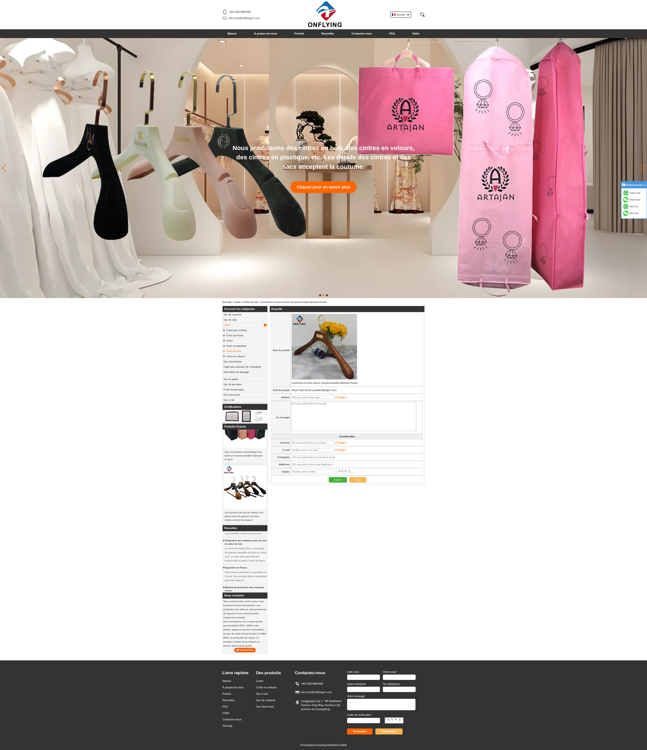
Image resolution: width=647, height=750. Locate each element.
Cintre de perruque (233, 389)
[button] (320, 295)
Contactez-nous (361, 33)
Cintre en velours (235, 356)
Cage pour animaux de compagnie (242, 366)
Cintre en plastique (236, 345)
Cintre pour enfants (236, 330)
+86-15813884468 (240, 11)
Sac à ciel (228, 399)
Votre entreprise (356, 684)
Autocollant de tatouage (236, 372)
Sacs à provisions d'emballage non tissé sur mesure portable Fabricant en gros (244, 436)
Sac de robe (230, 319)
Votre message (357, 696)
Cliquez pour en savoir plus (336, 182)
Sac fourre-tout (231, 394)
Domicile (227, 302)
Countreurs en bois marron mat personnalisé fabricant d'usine (325, 382)
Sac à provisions (232, 361)
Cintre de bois (250, 302)
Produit (299, 33)
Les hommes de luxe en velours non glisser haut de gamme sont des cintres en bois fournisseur (244, 497)
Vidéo (416, 33)
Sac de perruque (232, 384)
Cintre (237, 302)
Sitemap (227, 725)
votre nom (354, 672)
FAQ (392, 33)
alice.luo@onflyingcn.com (244, 18)
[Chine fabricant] (245, 375)
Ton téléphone (392, 684)
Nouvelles (327, 33)
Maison (232, 33)
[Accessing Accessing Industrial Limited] (325, 14)
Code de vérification (360, 714)
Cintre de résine (234, 335)
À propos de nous (265, 33)
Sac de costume (232, 314)
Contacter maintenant (245, 650)
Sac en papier (231, 379)
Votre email (390, 672)
